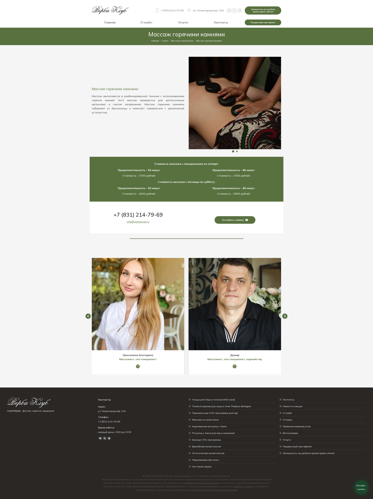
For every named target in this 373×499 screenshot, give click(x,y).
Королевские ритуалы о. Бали (209, 426)
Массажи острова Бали (205, 419)
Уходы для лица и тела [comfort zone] (213, 399)
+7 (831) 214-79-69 (138, 214)
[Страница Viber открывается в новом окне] (234, 10)
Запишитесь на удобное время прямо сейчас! (309, 453)
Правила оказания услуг (297, 426)
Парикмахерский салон (205, 459)
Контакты (288, 399)
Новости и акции (292, 406)
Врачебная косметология (206, 446)
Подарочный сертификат (297, 446)
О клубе (287, 413)
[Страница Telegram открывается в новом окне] (239, 10)
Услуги (287, 439)
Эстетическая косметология (208, 453)
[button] (233, 151)
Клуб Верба (14, 410)
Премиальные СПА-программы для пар (215, 413)
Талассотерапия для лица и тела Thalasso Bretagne (221, 406)
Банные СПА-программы (206, 439)
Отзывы (287, 419)
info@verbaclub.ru (138, 221)
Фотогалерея (290, 433)
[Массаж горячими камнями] (235, 103)
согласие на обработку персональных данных (214, 490)
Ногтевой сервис (202, 466)
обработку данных (243, 486)
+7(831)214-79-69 (172, 10)
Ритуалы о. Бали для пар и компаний (213, 433)
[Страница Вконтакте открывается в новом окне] (229, 10)
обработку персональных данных (201, 483)
